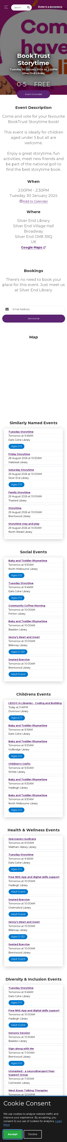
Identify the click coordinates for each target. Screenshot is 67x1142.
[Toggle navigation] (5, 7)
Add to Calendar (35, 201)
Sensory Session (19, 1032)
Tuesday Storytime (21, 431)
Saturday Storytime (21, 469)
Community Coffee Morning (26, 605)
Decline (32, 1134)
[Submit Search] (28, 7)
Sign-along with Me (21, 1048)
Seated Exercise (19, 659)
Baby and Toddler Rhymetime (27, 560)
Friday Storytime (19, 454)
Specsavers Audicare (22, 838)
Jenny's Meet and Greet (24, 637)
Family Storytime (19, 492)
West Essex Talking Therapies (28, 1090)
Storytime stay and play (23, 523)
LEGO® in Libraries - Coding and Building (35, 703)
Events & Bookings (50, 7)
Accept (13, 1134)
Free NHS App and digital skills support (33, 877)
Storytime (14, 508)
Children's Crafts (19, 763)
